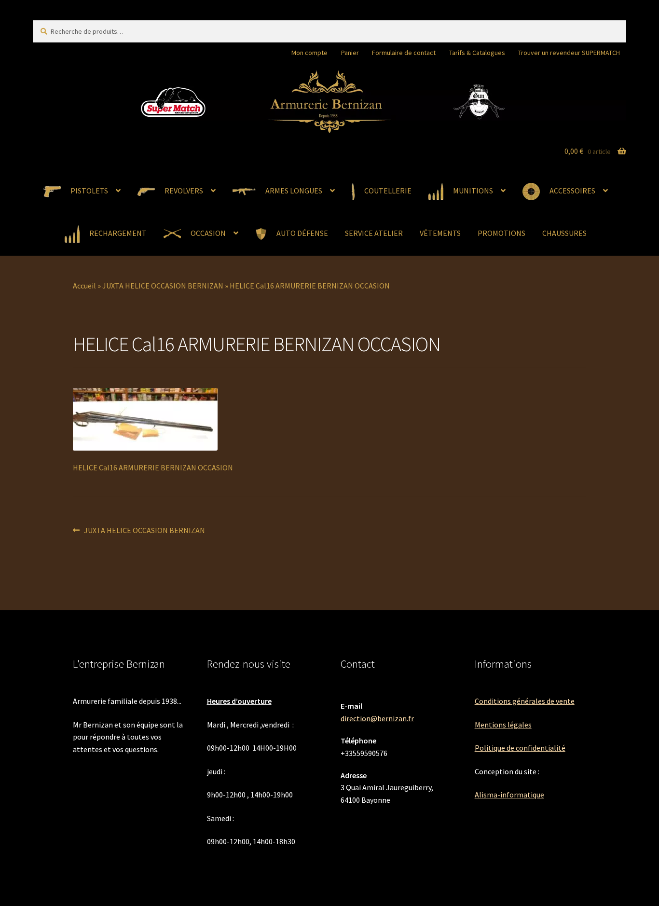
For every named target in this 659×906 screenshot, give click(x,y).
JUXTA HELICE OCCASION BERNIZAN (162, 285)
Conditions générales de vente (525, 701)
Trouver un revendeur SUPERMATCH (569, 52)
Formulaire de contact (404, 52)
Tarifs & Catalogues (477, 52)
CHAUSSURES (564, 233)
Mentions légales (503, 724)
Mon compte (309, 52)
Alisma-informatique (509, 794)
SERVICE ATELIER (374, 233)
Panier (350, 52)
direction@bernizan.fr (377, 718)
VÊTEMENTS (440, 233)
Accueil (84, 285)
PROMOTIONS (501, 233)
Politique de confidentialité (520, 748)
